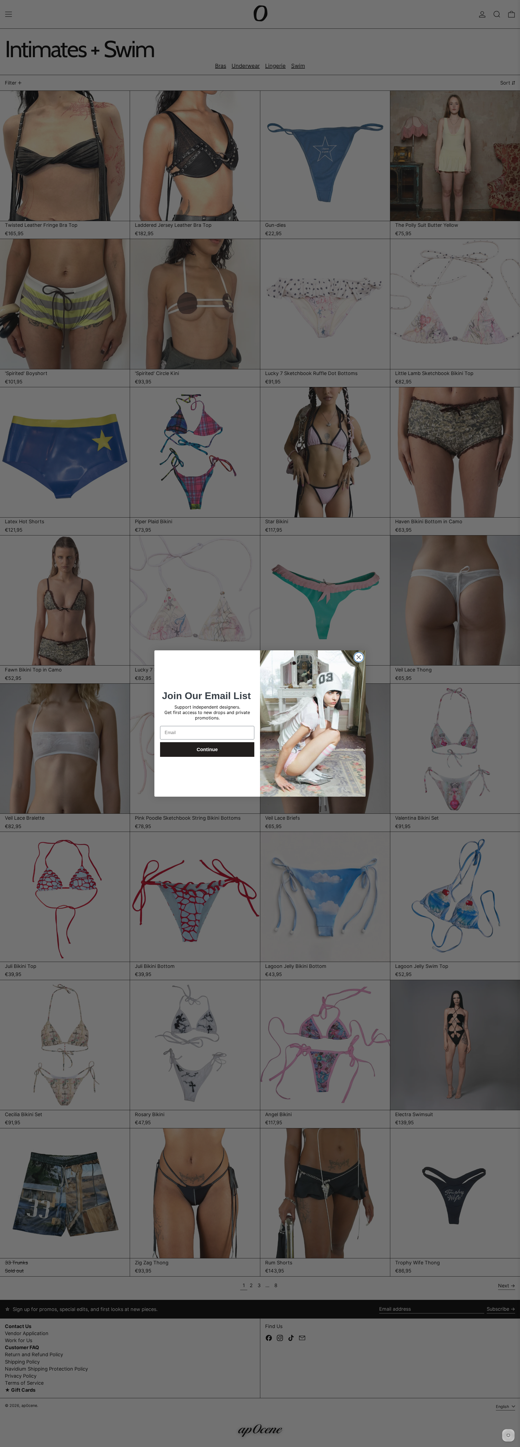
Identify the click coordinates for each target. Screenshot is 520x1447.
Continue (207, 749)
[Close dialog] (358, 657)
